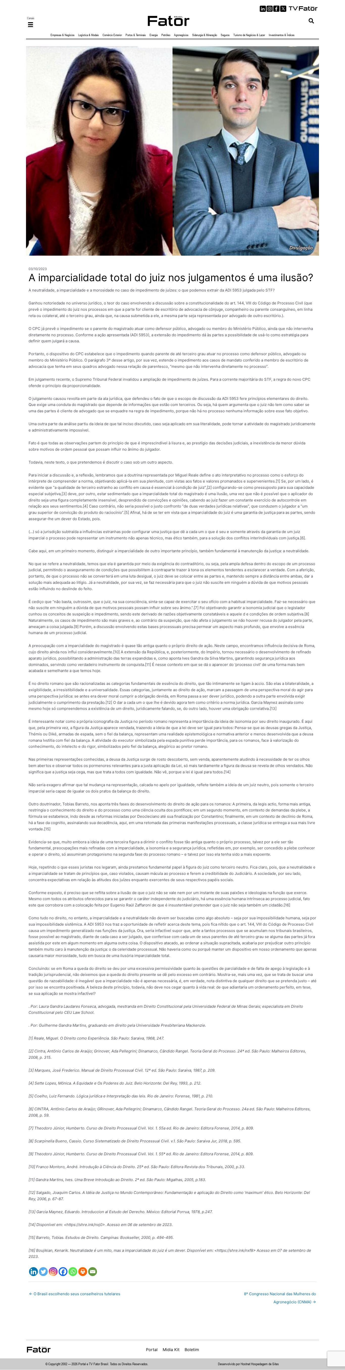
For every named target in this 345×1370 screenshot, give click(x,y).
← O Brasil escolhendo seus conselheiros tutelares (74, 1293)
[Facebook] (63, 1271)
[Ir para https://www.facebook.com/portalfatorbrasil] (276, 9)
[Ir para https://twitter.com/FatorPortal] (283, 9)
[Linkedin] (33, 1271)
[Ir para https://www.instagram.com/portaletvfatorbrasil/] (269, 9)
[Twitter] (43, 1271)
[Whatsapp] (72, 1271)
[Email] (92, 1271)
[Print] (82, 1271)
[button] (311, 21)
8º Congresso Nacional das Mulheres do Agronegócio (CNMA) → (280, 1295)
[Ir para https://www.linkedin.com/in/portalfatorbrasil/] (263, 9)
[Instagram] (53, 1271)
